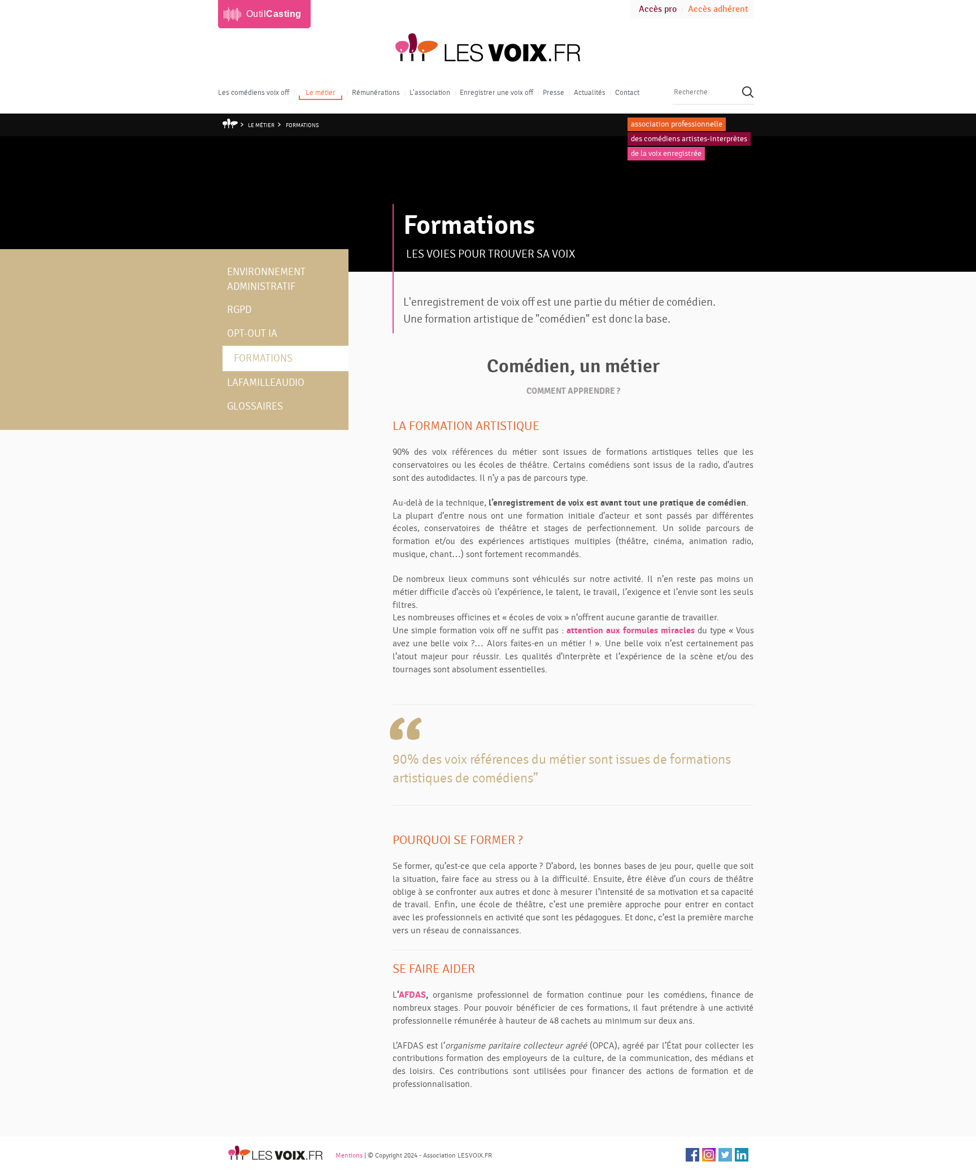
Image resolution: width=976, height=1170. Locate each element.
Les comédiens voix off (253, 93)
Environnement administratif (266, 279)
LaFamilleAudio (265, 383)
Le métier (321, 93)
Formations (302, 125)
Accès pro (658, 9)
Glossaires (255, 406)
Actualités (589, 93)
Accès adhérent (718, 9)
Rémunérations (376, 93)
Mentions (349, 1155)
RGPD (239, 310)
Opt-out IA (252, 334)
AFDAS (412, 995)
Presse (553, 93)
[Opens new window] (692, 1155)
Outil (274, 14)
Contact (627, 93)
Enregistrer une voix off (496, 93)
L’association (429, 93)
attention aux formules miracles (631, 630)
